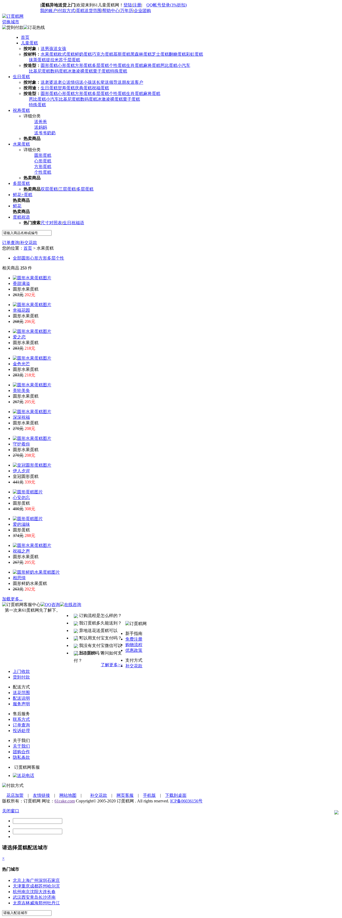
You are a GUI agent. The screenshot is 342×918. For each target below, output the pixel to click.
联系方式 (21, 719)
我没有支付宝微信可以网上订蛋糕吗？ (98, 646)
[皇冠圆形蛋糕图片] (32, 465)
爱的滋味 (21, 524)
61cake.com (65, 801)
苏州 (42, 886)
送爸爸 (40, 121)
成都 (34, 886)
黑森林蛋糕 (141, 54)
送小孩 (85, 82)
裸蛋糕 (86, 71)
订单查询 (10, 242)
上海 (25, 880)
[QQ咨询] (23, 775)
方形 (42, 258)
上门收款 (21, 671)
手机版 (149, 795)
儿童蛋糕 (29, 43)
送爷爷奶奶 (45, 133)
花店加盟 (15, 795)
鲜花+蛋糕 (22, 194)
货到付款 (21, 677)
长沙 (42, 897)
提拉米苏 (54, 60)
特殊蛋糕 (118, 71)
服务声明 (21, 704)
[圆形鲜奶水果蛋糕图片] (36, 572)
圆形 (25, 258)
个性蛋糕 (117, 65)
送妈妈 (40, 127)
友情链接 (41, 795)
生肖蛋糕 (134, 65)
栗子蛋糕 (101, 71)
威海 (34, 903)
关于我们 (21, 746)
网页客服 (125, 795)
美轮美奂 (21, 390)
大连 (42, 891)
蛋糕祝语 (21, 217)
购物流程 (133, 644)
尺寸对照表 (51, 222)
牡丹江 (53, 903)
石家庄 (53, 880)
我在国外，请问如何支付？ (98, 654)
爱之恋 (19, 337)
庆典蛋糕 (83, 88)
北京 (17, 880)
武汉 (17, 897)
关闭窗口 (10, 811)
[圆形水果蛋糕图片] (32, 278)
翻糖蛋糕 (177, 54)
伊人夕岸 (21, 470)
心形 (34, 258)
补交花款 (28, 242)
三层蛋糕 (67, 189)
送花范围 (21, 692)
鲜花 (17, 206)
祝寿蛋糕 (21, 110)
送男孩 (47, 48)
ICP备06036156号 (186, 801)
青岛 (34, 897)
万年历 (126, 10)
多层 (51, 258)
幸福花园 (21, 310)
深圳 (42, 880)
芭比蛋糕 (168, 65)
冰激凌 (73, 71)
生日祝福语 (73, 222)
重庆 (25, 886)
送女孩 (59, 48)
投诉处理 (21, 730)
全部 (17, 258)
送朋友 (124, 82)
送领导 (111, 82)
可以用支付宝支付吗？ (100, 638)
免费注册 (133, 639)
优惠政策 (133, 650)
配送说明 (21, 698)
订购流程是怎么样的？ (100, 615)
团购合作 (21, 751)
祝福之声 (21, 551)
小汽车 (183, 65)
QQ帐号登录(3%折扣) (166, 5)
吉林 (25, 903)
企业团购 (142, 10)
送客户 (136, 82)
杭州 (17, 891)
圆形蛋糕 (49, 65)
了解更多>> (112, 664)
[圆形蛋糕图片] (28, 492)
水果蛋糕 (49, 54)
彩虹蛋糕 (194, 54)
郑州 (42, 903)
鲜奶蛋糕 (83, 54)
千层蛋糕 (71, 60)
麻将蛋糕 (151, 65)
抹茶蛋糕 (37, 60)
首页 (25, 37)
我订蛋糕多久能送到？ (100, 623)
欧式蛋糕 (66, 54)
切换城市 (10, 22)
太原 (17, 903)
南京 (25, 891)
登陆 (127, 5)
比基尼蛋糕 (39, 71)
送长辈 (98, 82)
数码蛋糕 (58, 71)
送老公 (59, 82)
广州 (34, 880)
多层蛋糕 (100, 65)
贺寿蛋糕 (66, 88)
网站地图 (67, 795)
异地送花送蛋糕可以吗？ (96, 631)
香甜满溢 (21, 283)
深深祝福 (21, 417)
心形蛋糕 (66, 65)
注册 (137, 5)
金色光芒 (21, 363)
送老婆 (47, 82)
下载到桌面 (175, 795)
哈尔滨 (53, 886)
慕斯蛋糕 (121, 54)
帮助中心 (110, 10)
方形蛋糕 (83, 65)
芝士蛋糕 (160, 54)
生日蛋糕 (21, 76)
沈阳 (34, 891)
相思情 (19, 578)
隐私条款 (21, 757)
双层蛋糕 (49, 189)
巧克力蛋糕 (102, 54)
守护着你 (21, 444)
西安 (25, 897)
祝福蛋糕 (100, 88)
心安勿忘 (21, 497)
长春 (51, 891)
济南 (51, 897)
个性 (60, 258)
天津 (17, 886)
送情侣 (72, 82)
